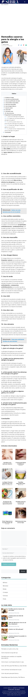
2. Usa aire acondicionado (11, 99)
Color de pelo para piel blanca (9, 673)
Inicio (2, 4)
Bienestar (6, 4)
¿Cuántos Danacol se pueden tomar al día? (17, 636)
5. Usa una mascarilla (9, 104)
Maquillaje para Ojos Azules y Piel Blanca (13, 677)
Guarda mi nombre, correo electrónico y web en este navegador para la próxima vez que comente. (14, 558)
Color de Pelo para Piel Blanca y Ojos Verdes (14, 665)
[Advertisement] (14, 21)
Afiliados (17, 689)
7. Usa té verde (8, 108)
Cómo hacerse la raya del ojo (9, 652)
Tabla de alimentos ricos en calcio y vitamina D (17, 623)
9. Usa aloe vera (8, 111)
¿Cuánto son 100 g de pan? (15, 629)
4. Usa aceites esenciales (10, 102)
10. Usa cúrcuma (8, 113)
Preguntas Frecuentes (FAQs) (12, 115)
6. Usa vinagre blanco (9, 106)
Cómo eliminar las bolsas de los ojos (11, 669)
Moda (4, 599)
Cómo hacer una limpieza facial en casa (12, 662)
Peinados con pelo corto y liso (9, 649)
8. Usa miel (6, 109)
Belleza (5, 582)
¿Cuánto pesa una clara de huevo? (15, 616)
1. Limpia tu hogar (8, 97)
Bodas (4, 589)
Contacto (15, 688)
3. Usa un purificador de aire (11, 101)
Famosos (5, 595)
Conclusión (7, 132)
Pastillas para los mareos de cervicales (16, 609)
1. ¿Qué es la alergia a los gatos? (14, 116)
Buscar (23, 571)
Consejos (5, 592)
